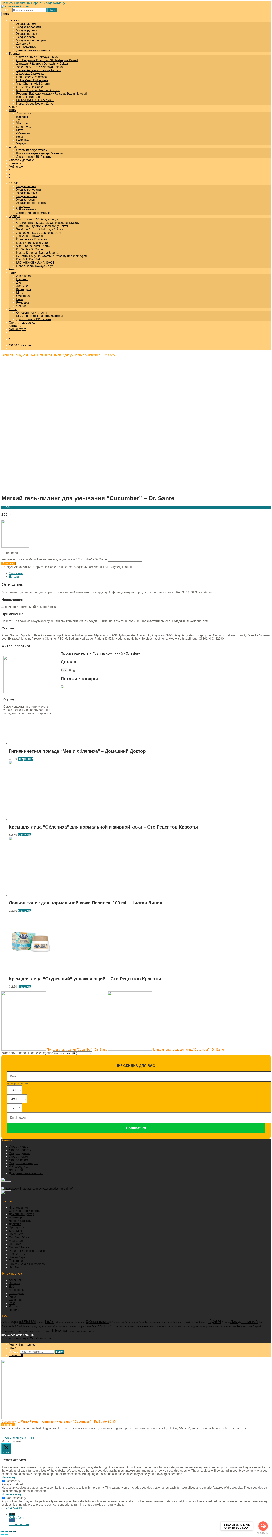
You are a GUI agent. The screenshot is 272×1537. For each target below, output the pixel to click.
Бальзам (27, 1321)
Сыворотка (8, 1331)
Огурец (116, 567)
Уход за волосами (28, 27)
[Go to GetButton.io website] (263, 1533)
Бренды (14, 53)
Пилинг (127, 567)
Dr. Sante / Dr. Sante (29, 86)
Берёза (40, 1322)
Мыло (97, 1326)
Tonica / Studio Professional (27, 1264)
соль (91, 1331)
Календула (23, 126)
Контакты (15, 163)
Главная (7, 355)
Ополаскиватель (145, 1326)
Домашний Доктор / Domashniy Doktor (42, 63)
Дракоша (15, 1224)
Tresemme (16, 1260)
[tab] (140, 573)
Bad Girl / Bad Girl (28, 96)
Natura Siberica (19, 1247)
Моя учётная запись (22, 1344)
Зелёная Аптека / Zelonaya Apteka (39, 67)
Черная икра (35, 1331)
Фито (12, 110)
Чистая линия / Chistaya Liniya (37, 57)
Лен (260, 1322)
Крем (214, 1321)
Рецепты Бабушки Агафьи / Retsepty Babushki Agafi (51, 93)
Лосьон (6, 1326)
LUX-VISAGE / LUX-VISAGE (35, 100)
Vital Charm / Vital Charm (33, 83)
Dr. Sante (50, 567)
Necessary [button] (8, 1477)
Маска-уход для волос (37, 1326)
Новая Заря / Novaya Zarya (34, 103)
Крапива (203, 1322)
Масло (57, 1326)
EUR (19, 1522)
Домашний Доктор (21, 1214)
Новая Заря (17, 1257)
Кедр (142, 1322)
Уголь (25, 1332)
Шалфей (47, 1332)
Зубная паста (97, 1321)
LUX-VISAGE (18, 1254)
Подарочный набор (199, 1327)
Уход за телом (25, 37)
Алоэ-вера (23, 113)
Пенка (185, 1326)
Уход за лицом (26, 23)
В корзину (8, 563)
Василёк (22, 116)
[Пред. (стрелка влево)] (2, 1534)
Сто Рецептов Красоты (24, 1210)
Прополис (213, 1326)
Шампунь (61, 1330)
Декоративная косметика (33, 50)
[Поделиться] (6, 1531)
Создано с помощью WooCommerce (26, 1338)
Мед (89, 1327)
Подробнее (25, 759)
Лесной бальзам (20, 1220)
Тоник (18, 1331)
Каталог (14, 20)
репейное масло (79, 1332)
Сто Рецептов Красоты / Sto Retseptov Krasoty (47, 60)
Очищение (64, 567)
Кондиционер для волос (158, 1322)
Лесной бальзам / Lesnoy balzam (38, 70)
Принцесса (16, 1227)
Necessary (13, 1481)
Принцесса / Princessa (31, 76)
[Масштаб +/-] (14, 1531)
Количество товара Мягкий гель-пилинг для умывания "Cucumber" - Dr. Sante (54, 559)
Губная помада (63, 1321)
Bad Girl (14, 1267)
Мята (19, 130)
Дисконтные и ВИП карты (33, 156)
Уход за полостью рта (31, 40)
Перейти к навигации (16, 3)
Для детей (23, 43)
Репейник (225, 1326)
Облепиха (23, 133)
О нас (13, 146)
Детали (14, 576)
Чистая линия (18, 1207)
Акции (13, 106)
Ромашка (22, 140)
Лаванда (226, 1322)
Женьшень (23, 123)
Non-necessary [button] (11, 1494)
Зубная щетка (116, 1322)
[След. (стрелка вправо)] (6, 1534)
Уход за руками (26, 30)
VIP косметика (26, 47)
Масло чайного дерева (74, 1326)
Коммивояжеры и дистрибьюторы (39, 153)
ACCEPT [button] (31, 1438)
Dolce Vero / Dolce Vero (32, 80)
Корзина (16, 1355)
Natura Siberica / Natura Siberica (38, 90)
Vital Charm (16, 1240)
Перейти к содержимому (48, 3)
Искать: (6, 9)
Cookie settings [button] (12, 1438)
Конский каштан (190, 1322)
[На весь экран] (10, 1531)
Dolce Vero (16, 1234)
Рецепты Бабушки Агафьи (27, 1250)
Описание (16, 573)
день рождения (18, 1083)
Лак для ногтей (244, 1321)
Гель (106, 567)
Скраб (257, 1326)
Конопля (177, 1322)
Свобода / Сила (20, 1237)
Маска (16, 1326)
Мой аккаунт (17, 166)
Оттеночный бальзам (168, 1326)
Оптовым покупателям (31, 150)
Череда (21, 143)
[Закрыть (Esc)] (2, 1531)
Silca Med (15, 1230)
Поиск (52, 10)
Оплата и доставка (22, 160)
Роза (19, 136)
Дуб (18, 120)
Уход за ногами (26, 33)
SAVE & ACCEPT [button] (13, 1507)
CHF (16, 1516)
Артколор (15, 1217)
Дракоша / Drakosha (30, 73)
